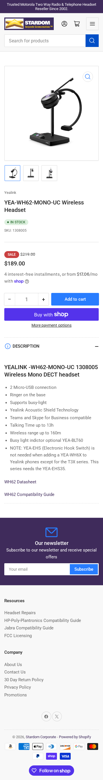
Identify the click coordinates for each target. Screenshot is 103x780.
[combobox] (51, 40)
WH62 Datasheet (20, 481)
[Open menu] (92, 23)
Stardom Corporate (41, 737)
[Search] (92, 41)
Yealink (10, 192)
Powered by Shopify (75, 737)
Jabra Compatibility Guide (29, 628)
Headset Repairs (20, 612)
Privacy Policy (17, 687)
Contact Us (15, 672)
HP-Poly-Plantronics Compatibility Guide (42, 620)
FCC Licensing (18, 635)
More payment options (51, 325)
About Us (13, 664)
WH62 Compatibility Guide (29, 494)
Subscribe (83, 569)
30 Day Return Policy (23, 679)
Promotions (15, 695)
